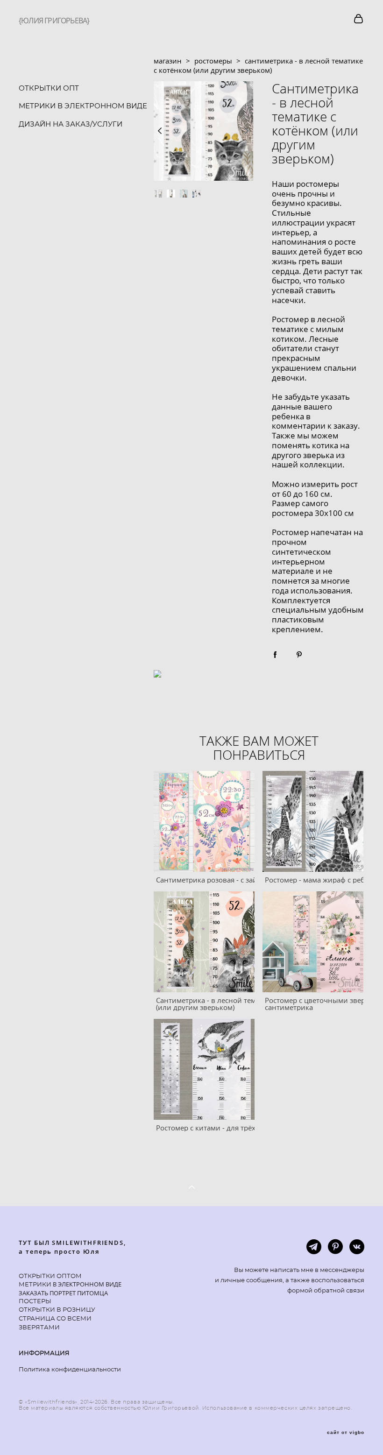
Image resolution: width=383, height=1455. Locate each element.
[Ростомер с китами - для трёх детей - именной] (204, 1069)
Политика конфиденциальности (70, 1370)
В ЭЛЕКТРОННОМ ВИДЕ (86, 1284)
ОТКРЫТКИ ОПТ (49, 88)
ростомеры (213, 60)
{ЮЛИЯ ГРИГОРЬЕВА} (54, 20)
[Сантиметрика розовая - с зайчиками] (204, 821)
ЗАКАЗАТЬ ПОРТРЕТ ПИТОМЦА (63, 1293)
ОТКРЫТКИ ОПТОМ (50, 1276)
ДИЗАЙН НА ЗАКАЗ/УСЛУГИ (70, 124)
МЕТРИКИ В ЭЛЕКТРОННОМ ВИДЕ (83, 106)
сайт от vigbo (345, 1432)
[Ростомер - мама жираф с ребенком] (312, 821)
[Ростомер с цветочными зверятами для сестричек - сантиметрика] (312, 941)
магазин (168, 60)
